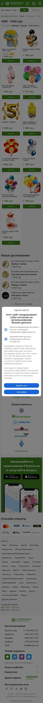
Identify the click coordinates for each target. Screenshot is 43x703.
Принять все (21, 385)
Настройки (21, 392)
